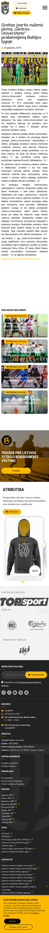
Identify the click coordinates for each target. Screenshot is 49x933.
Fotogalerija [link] (6, 778)
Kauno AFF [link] (6, 798)
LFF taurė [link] (5, 833)
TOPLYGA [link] (5, 836)
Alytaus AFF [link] (6, 795)
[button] (40, 611)
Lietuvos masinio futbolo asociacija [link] (17, 877)
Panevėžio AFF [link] (8, 807)
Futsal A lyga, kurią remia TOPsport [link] (17, 848)
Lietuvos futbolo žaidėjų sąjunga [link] (15, 892)
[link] (5, 7)
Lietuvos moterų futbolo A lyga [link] (15, 842)
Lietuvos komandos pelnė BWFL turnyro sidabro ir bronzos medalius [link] (20, 326)
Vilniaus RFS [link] (6, 822)
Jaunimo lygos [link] (7, 845)
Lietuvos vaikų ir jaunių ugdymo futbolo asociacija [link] (18, 888)
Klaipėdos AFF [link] (7, 801)
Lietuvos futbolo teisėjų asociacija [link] (16, 874)
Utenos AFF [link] (6, 819)
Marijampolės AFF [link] (9, 804)
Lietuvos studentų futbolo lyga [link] (15, 851)
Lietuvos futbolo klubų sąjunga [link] (15, 871)
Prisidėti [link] (16, 471)
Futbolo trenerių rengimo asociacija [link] (17, 865)
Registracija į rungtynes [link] (11, 781)
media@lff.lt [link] (9, 728)
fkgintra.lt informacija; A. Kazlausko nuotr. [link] (20, 258)
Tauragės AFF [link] (7, 813)
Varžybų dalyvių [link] (8, 766)
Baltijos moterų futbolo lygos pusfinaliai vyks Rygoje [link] (22, 378)
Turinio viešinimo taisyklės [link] (12, 784)
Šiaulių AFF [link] (6, 810)
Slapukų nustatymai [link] (18, 927)
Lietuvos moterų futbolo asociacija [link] (16, 880)
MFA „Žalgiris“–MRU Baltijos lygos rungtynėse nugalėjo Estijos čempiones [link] (22, 403)
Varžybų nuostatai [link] (9, 763)
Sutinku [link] (12, 921)
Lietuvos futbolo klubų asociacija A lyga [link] (19, 868)
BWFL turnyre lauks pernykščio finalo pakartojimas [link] (24, 353)
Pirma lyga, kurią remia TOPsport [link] (15, 839)
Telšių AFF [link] (5, 816)
